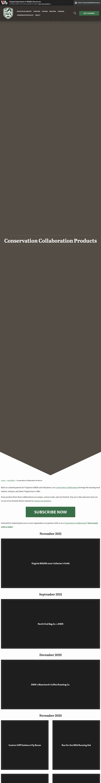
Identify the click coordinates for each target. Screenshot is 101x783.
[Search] (75, 14)
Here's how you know (44, 4)
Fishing (45, 11)
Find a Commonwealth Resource (89, 2)
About (37, 15)
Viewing (61, 11)
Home (3, 480)
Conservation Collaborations (66, 487)
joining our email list (42, 500)
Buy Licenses (89, 13)
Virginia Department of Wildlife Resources (25, 2)
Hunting (36, 11)
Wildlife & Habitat (24, 11)
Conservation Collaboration (75, 523)
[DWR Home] (8, 13)
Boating (52, 11)
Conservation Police (25, 15)
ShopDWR (10, 480)
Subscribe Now (50, 512)
